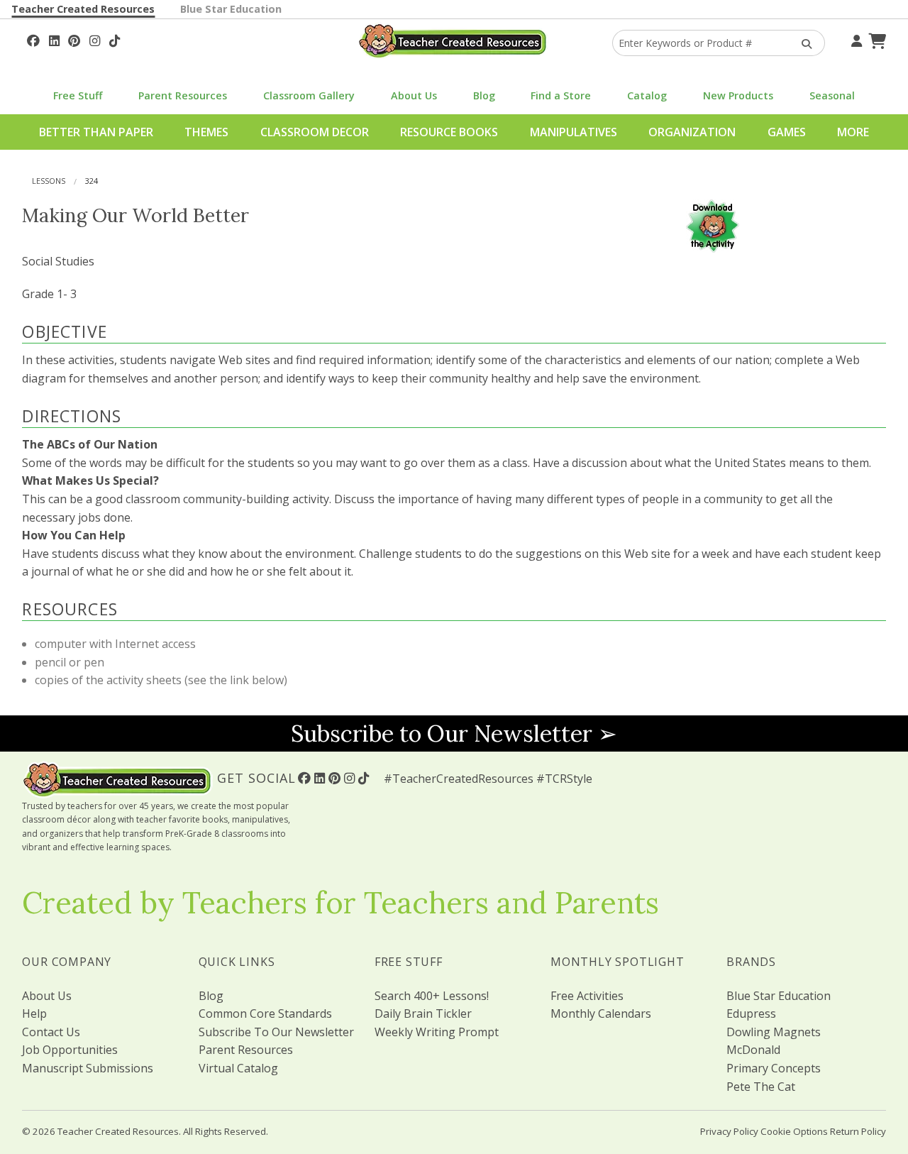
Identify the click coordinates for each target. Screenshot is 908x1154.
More (853, 132)
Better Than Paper (96, 132)
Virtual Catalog (238, 1068)
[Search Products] (802, 43)
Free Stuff (77, 95)
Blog (484, 95)
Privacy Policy (729, 1131)
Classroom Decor (314, 132)
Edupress (751, 1013)
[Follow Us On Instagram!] (94, 39)
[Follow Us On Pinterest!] (74, 39)
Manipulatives (573, 132)
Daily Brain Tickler (423, 1013)
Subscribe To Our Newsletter (276, 1032)
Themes (206, 132)
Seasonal (832, 95)
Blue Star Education (231, 9)
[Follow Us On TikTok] (114, 39)
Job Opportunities (70, 1049)
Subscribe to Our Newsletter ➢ (454, 733)
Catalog (647, 95)
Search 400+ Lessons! (432, 996)
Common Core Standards (265, 1013)
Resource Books (449, 132)
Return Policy (858, 1131)
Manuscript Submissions (87, 1068)
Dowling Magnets (773, 1032)
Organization (692, 132)
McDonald (753, 1049)
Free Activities (587, 996)
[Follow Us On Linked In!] (54, 39)
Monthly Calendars (600, 1013)
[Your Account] (855, 39)
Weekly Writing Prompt (437, 1032)
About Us (414, 95)
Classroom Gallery (309, 95)
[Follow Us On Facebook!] (33, 39)
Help (34, 1013)
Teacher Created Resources (83, 9)
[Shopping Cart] (875, 39)
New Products (738, 95)
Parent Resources (182, 95)
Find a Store (561, 95)
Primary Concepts (773, 1068)
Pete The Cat (760, 1086)
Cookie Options (794, 1131)
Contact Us (51, 1032)
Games (787, 132)
